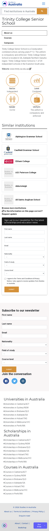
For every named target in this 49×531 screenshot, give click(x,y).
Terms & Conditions (22, 511)
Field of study (9, 262)
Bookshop (22, 527)
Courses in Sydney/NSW (15, 475)
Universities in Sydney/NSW (17, 407)
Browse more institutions (14, 208)
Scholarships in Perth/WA (16, 461)
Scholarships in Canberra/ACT (18, 440)
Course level (8, 270)
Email (6, 246)
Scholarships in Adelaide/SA (17, 451)
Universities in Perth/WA (15, 425)
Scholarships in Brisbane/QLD (17, 447)
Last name (8, 237)
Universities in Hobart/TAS (16, 418)
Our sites (39, 525)
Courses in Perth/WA (14, 493)
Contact (25, 523)
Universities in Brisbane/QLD (17, 411)
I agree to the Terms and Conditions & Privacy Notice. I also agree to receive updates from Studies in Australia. (25, 280)
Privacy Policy (37, 511)
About (17, 523)
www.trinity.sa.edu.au (19, 69)
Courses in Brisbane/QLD (15, 479)
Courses (8, 38)
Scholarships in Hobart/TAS (17, 454)
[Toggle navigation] (43, 3)
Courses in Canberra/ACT (16, 472)
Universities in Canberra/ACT (17, 404)
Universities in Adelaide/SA (16, 415)
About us (8, 33)
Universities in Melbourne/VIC (17, 422)
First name (8, 229)
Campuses (9, 43)
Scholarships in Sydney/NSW (17, 443)
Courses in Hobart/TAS (14, 486)
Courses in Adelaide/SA (15, 482)
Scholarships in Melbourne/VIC (18, 458)
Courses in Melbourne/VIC (16, 490)
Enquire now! (24, 516)
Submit (12, 289)
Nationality (8, 254)
